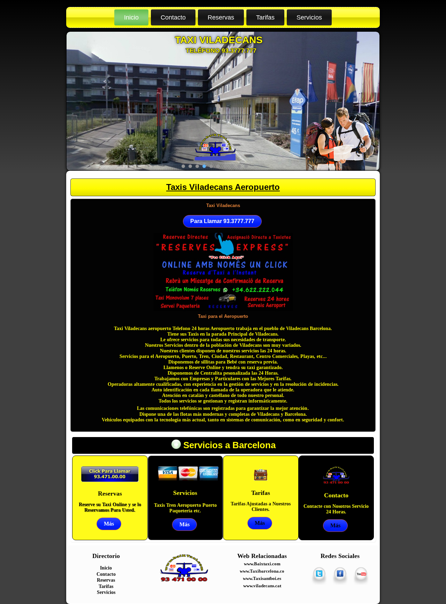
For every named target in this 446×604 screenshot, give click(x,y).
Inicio (131, 17)
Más (109, 524)
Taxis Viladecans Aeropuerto (223, 187)
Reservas (221, 17)
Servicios (309, 17)
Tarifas (265, 17)
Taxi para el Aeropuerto (223, 316)
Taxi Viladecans (223, 205)
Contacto (173, 17)
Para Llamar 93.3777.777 (222, 221)
